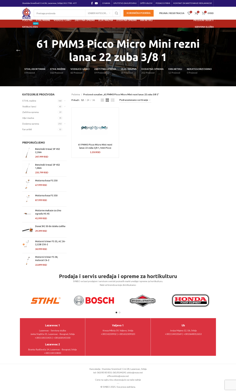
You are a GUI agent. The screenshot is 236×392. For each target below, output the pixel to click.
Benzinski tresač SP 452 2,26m (47, 151)
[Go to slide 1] (116, 312)
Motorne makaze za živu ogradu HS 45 (48, 212)
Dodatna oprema (30, 123)
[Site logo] (26, 13)
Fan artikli (27, 129)
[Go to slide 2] (119, 312)
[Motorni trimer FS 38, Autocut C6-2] (27, 261)
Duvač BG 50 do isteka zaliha (50, 226)
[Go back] (18, 50)
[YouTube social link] (96, 3)
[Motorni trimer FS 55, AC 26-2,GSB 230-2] (27, 245)
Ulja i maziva (28, 118)
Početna (75, 94)
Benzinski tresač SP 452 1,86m (47, 166)
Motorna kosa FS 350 (46, 195)
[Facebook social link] (92, 3)
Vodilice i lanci (29, 106)
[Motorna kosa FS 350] (27, 199)
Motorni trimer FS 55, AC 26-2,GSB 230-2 (50, 243)
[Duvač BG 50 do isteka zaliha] (27, 230)
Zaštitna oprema (30, 112)
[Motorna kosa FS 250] (27, 184)
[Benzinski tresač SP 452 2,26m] (27, 153)
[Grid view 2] (102, 100)
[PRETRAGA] (116, 13)
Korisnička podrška (138, 13)
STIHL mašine (29, 100)
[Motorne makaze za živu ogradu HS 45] (27, 214)
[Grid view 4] (112, 100)
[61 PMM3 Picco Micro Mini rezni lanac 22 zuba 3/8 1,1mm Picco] (95, 126)
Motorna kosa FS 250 (46, 180)
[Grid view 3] (107, 100)
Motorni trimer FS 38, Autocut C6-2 (46, 258)
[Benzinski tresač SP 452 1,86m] (27, 168)
